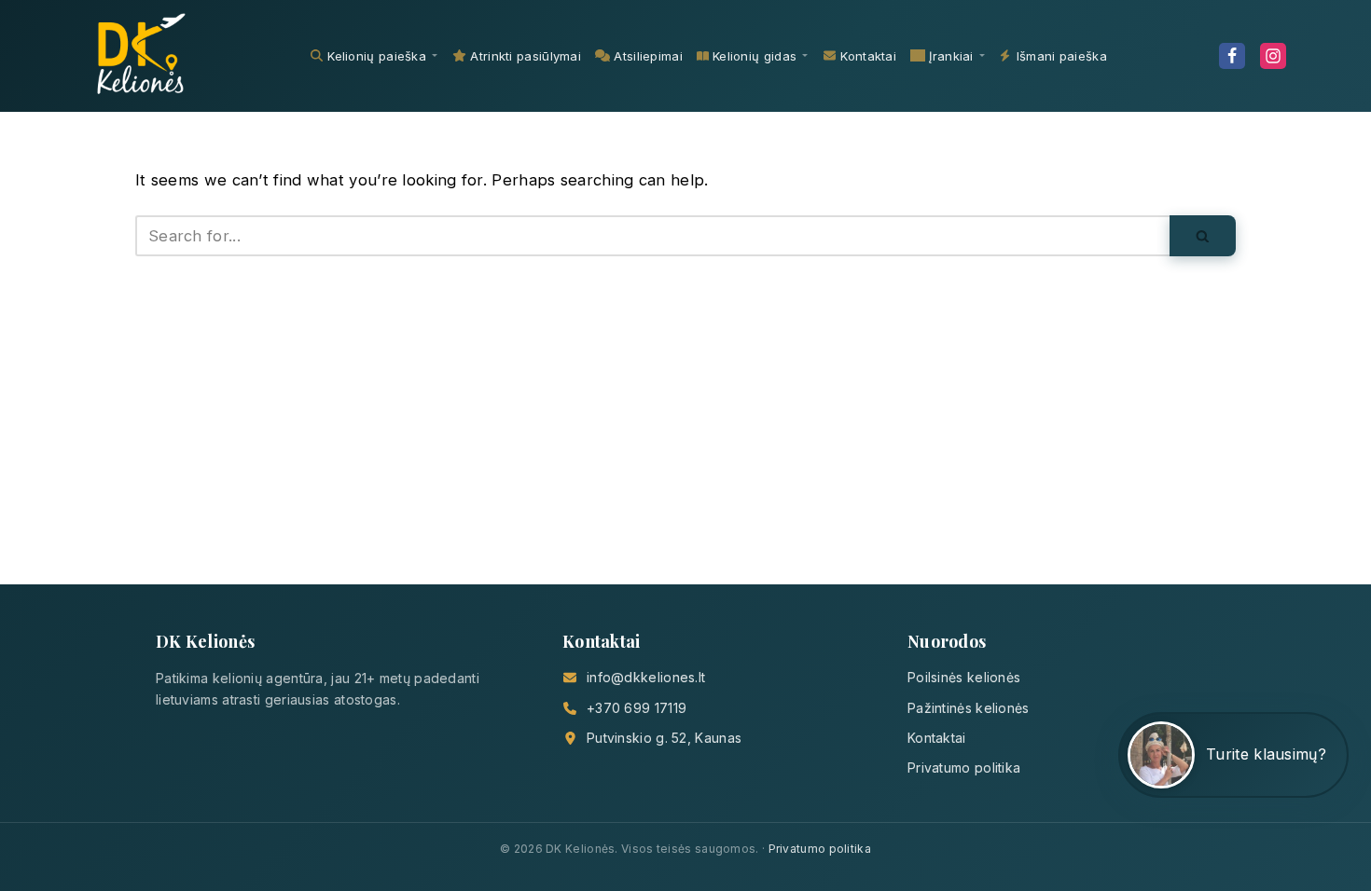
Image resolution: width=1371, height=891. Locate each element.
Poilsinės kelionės (963, 677)
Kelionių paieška (376, 55)
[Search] (1203, 235)
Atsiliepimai (648, 55)
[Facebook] (1232, 56)
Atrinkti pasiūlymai (525, 55)
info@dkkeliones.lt (646, 677)
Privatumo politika (963, 767)
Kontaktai (868, 55)
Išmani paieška (1062, 55)
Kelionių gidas (754, 55)
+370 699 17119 (636, 708)
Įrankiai (951, 55)
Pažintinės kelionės (968, 708)
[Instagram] (1273, 56)
